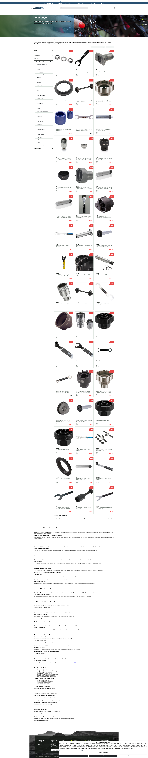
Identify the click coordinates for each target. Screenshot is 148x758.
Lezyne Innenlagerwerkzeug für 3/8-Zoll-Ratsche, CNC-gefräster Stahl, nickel (103, 101)
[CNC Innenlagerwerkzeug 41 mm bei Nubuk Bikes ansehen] (63, 437)
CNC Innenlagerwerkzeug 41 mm (62, 449)
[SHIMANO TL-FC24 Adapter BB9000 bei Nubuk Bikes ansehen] (63, 466)
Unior (41, 23)
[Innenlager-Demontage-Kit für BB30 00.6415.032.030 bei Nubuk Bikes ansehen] (104, 59)
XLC (50, 23)
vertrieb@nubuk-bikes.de (43, 747)
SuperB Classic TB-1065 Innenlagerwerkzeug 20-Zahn (82, 334)
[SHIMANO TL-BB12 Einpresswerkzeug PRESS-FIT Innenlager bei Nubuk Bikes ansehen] (84, 88)
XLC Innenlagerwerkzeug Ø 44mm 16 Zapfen (63, 188)
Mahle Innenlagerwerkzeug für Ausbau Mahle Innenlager (63, 130)
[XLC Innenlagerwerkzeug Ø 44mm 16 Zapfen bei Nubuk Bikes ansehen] (63, 175)
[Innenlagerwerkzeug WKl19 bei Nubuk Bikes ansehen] (104, 262)
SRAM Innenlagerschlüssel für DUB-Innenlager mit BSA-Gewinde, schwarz (83, 72)
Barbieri (36, 21)
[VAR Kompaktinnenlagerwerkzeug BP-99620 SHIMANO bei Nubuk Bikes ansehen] (84, 495)
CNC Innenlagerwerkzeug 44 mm (102, 420)
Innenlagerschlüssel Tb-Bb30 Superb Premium (103, 479)
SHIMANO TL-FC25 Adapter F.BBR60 (63, 100)
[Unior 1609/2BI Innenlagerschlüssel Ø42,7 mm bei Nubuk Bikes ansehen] (63, 233)
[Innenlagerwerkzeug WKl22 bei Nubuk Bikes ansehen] (84, 291)
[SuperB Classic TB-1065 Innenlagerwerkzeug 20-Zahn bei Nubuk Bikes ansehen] (84, 321)
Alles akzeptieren (73, 755)
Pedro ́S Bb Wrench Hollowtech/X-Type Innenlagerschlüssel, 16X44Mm (64, 275)
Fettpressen (58, 632)
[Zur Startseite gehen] (36, 8)
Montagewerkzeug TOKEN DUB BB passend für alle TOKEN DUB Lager (63, 421)
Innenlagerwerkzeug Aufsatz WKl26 (63, 303)
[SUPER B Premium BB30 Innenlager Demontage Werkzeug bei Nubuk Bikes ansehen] (104, 117)
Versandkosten (64, 515)
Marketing (85, 750)
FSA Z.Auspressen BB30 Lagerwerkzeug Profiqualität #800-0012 (104, 217)
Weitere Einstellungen (103, 752)
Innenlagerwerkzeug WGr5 (81, 362)
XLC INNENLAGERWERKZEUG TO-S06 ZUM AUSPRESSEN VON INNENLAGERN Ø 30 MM (64, 217)
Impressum (92, 748)
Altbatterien (53, 745)
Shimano (61, 21)
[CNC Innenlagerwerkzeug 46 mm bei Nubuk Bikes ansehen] (104, 321)
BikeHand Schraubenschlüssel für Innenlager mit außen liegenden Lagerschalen (62, 392)
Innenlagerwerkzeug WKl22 (81, 303)
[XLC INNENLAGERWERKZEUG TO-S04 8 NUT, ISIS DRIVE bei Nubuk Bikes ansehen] (104, 146)
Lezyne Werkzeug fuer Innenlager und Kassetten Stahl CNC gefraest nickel (103, 392)
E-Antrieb (91, 566)
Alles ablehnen (103, 755)
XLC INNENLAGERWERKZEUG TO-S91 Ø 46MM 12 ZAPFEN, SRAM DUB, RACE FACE (84, 159)
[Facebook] (101, 3)
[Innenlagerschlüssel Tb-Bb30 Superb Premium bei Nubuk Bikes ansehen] (104, 466)
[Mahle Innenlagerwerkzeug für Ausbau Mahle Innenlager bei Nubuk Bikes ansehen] (63, 117)
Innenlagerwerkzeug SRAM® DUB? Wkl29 (83, 275)
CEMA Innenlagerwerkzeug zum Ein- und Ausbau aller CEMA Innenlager (84, 130)
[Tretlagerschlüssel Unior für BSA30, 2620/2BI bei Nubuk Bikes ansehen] (84, 437)
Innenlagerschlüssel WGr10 (61, 362)
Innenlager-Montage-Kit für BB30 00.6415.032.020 (62, 72)
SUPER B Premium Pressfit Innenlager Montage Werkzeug (104, 450)
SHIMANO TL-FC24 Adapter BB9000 (63, 478)
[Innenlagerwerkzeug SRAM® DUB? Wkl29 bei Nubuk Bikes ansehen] (84, 262)
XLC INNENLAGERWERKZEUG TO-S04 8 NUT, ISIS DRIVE (104, 159)
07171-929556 (41, 746)
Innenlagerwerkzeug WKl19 (101, 274)
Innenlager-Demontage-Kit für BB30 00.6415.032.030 (103, 72)
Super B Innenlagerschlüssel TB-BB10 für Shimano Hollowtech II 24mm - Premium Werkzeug (83, 217)
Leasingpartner (54, 740)
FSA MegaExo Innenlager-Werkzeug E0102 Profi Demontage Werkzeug (63, 508)
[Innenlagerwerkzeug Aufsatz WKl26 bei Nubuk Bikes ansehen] (63, 291)
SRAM (65, 21)
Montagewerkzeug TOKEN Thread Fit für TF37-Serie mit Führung (84, 421)
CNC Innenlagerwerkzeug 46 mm (102, 333)
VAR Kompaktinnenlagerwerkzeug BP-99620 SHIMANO (83, 508)
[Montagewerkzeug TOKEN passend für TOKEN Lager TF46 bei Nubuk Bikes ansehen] (84, 233)
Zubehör (74, 632)
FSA (53, 21)
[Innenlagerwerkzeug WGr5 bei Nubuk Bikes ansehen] (84, 350)
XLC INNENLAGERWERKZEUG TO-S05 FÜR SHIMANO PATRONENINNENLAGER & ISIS (64, 159)
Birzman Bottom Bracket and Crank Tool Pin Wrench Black (104, 508)
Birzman (41, 21)
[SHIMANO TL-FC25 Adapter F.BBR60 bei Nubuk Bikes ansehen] (63, 88)
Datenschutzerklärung (130, 748)
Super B (69, 21)
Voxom (47, 23)
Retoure (52, 744)
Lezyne (56, 21)
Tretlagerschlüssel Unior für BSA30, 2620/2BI (83, 450)
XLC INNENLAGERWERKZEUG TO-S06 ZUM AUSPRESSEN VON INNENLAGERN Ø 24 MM (104, 188)
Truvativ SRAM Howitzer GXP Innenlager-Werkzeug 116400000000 (63, 334)
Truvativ (37, 23)
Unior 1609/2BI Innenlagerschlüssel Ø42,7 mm (63, 246)
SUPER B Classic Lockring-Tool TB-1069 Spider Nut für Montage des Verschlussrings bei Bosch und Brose (83, 392)
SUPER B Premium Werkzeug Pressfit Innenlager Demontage (83, 479)
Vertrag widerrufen (55, 750)
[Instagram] (103, 3)
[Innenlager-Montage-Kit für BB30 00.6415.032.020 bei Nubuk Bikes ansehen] (63, 59)
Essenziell (63, 750)
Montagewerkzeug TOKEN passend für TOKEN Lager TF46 (84, 246)
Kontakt (63, 740)
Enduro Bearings (47, 21)
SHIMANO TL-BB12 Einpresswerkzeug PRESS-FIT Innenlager (84, 101)
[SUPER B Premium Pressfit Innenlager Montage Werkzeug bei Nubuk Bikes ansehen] (104, 437)
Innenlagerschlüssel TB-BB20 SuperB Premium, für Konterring (103, 304)
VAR (44, 23)
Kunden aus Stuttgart (55, 746)
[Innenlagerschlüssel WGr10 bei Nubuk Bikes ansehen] (63, 350)
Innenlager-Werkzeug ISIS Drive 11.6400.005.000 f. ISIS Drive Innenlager (84, 188)
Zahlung (52, 741)
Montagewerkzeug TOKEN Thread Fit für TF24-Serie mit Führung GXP (104, 246)
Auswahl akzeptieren (132, 755)
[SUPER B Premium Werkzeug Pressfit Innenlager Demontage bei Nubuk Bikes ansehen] (84, 466)
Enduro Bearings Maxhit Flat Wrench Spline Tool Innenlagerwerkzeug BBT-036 (103, 363)
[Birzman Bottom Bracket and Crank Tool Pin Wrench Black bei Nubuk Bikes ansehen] (104, 495)
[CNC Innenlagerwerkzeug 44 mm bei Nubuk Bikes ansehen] (104, 408)
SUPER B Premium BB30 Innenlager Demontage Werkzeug (103, 130)
